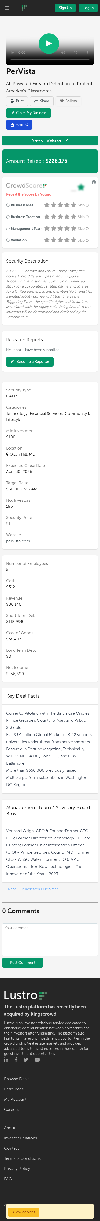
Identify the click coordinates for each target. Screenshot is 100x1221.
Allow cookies (23, 1212)
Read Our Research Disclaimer (33, 889)
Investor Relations (20, 1138)
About (9, 1128)
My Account (15, 1099)
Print (19, 101)
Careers (11, 1109)
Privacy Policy (17, 1168)
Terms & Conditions (22, 1158)
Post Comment (22, 963)
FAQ (8, 1179)
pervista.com (18, 541)
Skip (81, 205)
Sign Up (65, 8)
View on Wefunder (47, 140)
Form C (22, 125)
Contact (11, 1148)
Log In (88, 8)
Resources (14, 1089)
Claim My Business (30, 113)
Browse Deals (16, 1079)
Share (44, 101)
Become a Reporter (32, 362)
